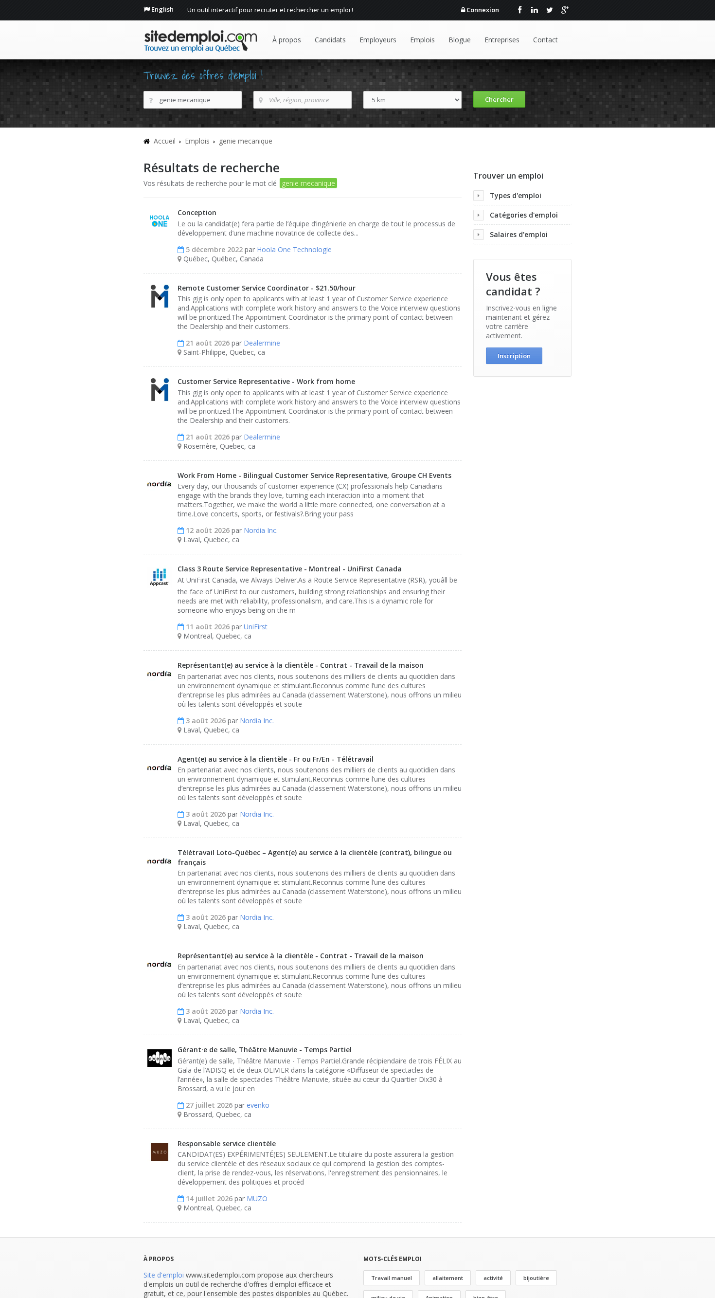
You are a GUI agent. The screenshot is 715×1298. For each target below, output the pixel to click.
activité (493, 1277)
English (162, 9)
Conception (197, 212)
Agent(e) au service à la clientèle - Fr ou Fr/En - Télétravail (276, 759)
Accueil (165, 141)
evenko (258, 1105)
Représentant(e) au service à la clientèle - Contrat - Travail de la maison (301, 665)
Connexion (482, 9)
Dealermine (262, 342)
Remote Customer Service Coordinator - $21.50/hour (267, 288)
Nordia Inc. (261, 530)
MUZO (257, 1198)
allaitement (447, 1277)
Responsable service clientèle (227, 1143)
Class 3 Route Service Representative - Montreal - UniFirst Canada (290, 568)
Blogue (459, 39)
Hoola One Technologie (294, 249)
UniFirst (256, 626)
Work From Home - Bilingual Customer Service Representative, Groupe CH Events (314, 475)
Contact (545, 39)
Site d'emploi (163, 1275)
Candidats (330, 39)
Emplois (422, 39)
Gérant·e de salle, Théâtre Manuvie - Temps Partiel (265, 1049)
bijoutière (536, 1277)
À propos (286, 39)
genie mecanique (245, 141)
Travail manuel (391, 1277)
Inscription (514, 355)
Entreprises (501, 39)
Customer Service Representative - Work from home (266, 381)
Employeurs (377, 39)
